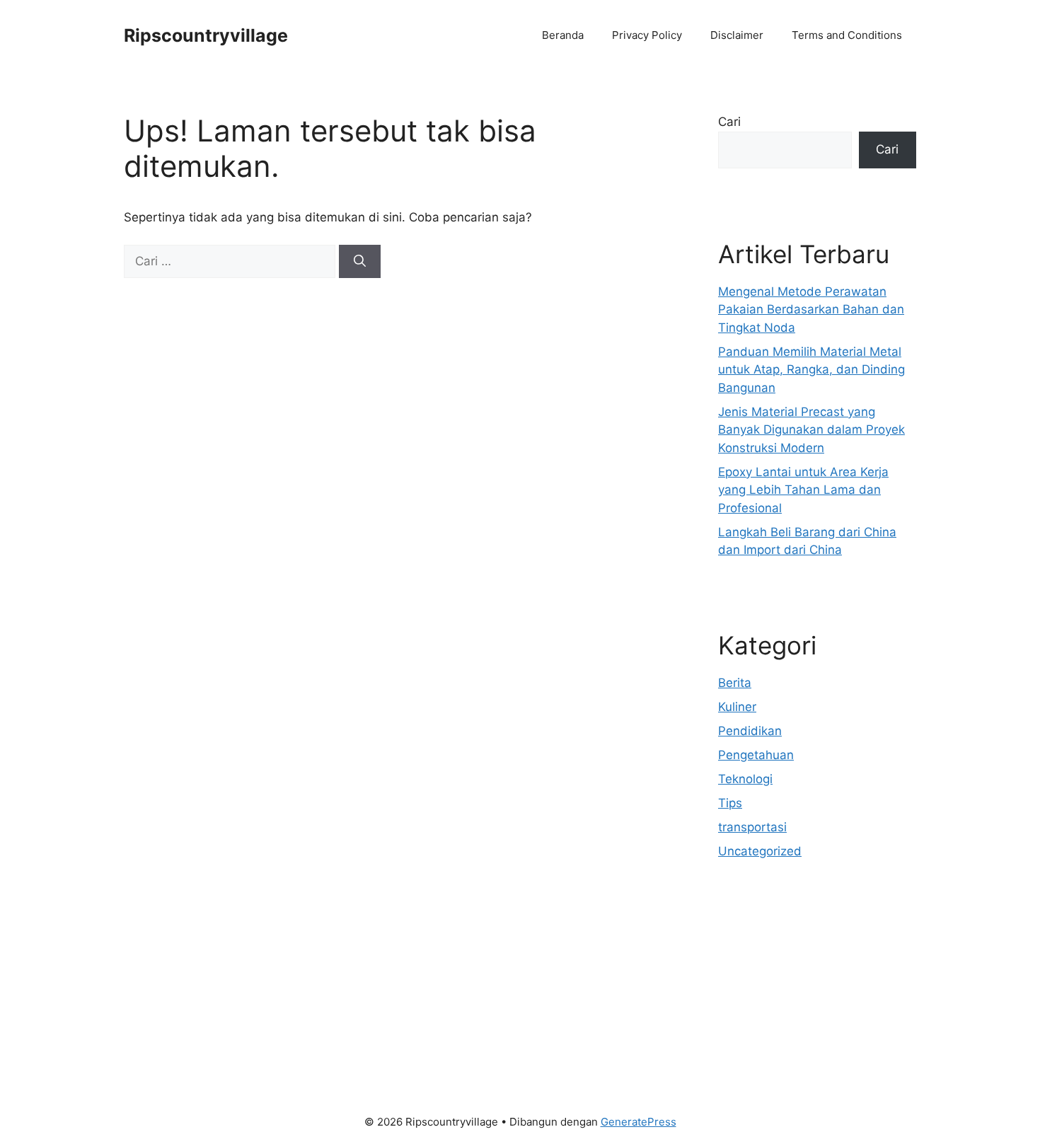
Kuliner (737, 707)
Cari (729, 122)
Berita (734, 683)
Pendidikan (750, 731)
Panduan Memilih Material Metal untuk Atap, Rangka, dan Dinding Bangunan (811, 370)
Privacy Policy (647, 35)
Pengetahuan (756, 755)
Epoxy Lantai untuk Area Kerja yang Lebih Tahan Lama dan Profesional (803, 490)
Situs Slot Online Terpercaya (798, 976)
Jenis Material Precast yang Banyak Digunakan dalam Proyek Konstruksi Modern (811, 430)
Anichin (739, 1012)
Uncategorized (760, 851)
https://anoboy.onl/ (772, 939)
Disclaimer (736, 35)
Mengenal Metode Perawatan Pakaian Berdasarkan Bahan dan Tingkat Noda (811, 309)
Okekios (740, 1048)
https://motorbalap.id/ (780, 1030)
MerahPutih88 (757, 958)
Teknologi (745, 779)
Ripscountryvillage (206, 35)
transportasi (752, 827)
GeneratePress (638, 1121)
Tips (730, 803)
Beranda (563, 35)
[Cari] (360, 262)
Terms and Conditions (847, 35)
